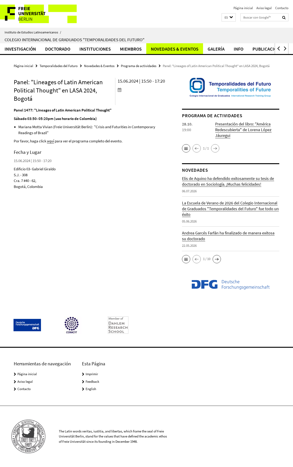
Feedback (92, 381)
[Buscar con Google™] (284, 17)
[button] (229, 17)
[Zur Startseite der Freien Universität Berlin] (38, 14)
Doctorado (57, 49)
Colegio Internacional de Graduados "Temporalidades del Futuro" (74, 39)
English (91, 389)
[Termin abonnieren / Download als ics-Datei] (142, 90)
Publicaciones (268, 49)
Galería (216, 49)
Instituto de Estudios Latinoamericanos (33, 32)
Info (238, 49)
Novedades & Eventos (174, 49)
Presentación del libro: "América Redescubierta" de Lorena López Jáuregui (243, 129)
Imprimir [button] (92, 374)
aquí (50, 141)
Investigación (20, 49)
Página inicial (243, 8)
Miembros (131, 49)
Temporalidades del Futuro (59, 66)
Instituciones (95, 49)
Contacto (281, 8)
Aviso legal (264, 8)
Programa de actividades (138, 66)
